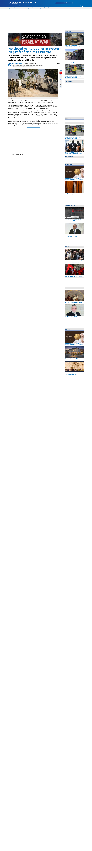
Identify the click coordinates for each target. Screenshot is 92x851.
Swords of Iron (30, 66)
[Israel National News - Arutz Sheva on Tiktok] (83, 6)
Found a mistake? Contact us (33, 127)
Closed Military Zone (20, 65)
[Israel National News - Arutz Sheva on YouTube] (80, 6)
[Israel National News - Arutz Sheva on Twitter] (74, 6)
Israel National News (17, 63)
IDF (13, 65)
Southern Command (30, 65)
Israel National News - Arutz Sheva (19, 3)
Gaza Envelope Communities (19, 66)
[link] (74, 46)
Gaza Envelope (39, 65)
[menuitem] (10, 6)
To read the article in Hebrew (16, 154)
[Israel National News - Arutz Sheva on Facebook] (76, 6)
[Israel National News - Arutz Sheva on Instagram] (78, 6)
